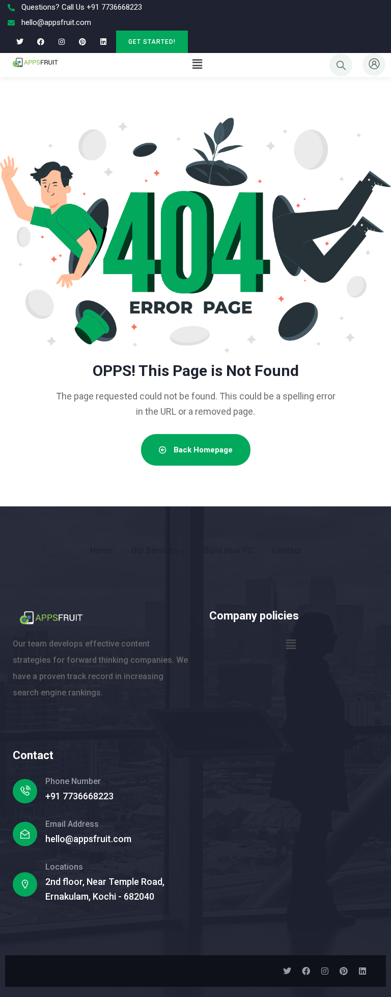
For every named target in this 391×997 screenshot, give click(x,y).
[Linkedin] (103, 41)
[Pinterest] (82, 41)
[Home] (35, 64)
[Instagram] (62, 41)
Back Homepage (202, 449)
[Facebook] (41, 41)
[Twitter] (20, 41)
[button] (197, 64)
